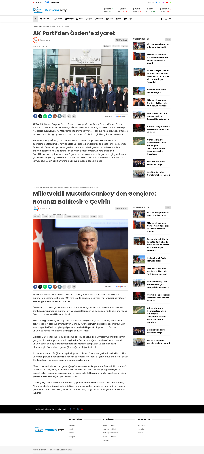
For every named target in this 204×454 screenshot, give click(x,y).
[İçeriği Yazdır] (59, 116)
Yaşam (100, 19)
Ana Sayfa (142, 425)
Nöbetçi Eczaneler (110, 433)
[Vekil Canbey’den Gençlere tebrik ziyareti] (139, 177)
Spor (90, 19)
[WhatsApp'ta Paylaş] (45, 116)
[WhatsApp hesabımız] (170, 2)
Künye (129, 19)
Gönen (59, 216)
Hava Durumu (109, 425)
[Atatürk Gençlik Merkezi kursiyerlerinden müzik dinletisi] (139, 131)
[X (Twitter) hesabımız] (160, 2)
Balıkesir (46, 19)
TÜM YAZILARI (121, 40)
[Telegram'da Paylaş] (50, 116)
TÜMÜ (168, 39)
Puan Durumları (109, 436)
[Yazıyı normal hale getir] (74, 116)
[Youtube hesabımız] (167, 2)
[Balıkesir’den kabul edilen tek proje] (139, 166)
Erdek (45, 216)
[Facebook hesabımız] (156, 2)
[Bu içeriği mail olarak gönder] (55, 116)
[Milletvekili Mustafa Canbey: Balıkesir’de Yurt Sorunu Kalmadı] (139, 105)
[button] (35, 19)
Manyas (125, 46)
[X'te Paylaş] (40, 116)
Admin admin (45, 40)
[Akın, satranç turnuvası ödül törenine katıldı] (139, 49)
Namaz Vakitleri (109, 429)
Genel (110, 19)
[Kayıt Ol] (162, 19)
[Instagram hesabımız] (163, 2)
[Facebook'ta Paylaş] (35, 116)
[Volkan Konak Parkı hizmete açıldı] (139, 94)
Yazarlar (141, 429)
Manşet (70, 19)
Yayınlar (106, 440)
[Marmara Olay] (50, 12)
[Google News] (121, 116)
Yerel (81, 19)
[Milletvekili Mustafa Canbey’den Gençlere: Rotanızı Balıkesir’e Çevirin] (139, 59)
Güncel (59, 19)
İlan (119, 19)
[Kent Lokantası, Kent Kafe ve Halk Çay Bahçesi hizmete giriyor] (139, 118)
